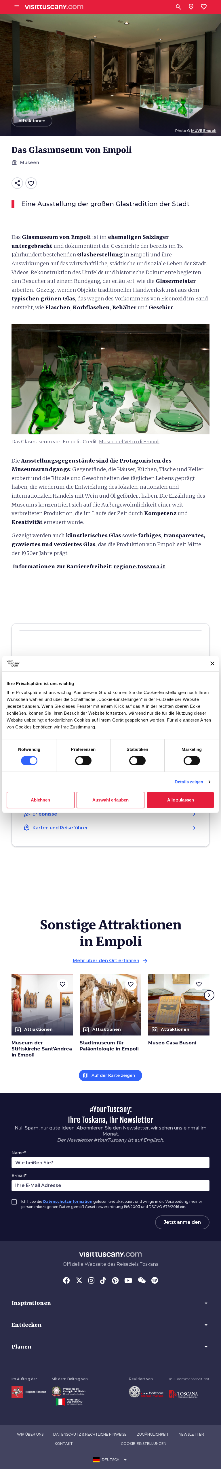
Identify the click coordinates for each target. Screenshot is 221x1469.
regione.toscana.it (139, 566)
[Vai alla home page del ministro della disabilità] (69, 1391)
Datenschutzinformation (67, 1201)
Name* (19, 1152)
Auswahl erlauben (110, 799)
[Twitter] (79, 1281)
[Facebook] (66, 1281)
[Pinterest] (115, 1281)
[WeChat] (142, 1281)
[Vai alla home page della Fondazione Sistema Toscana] (146, 1391)
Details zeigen (189, 781)
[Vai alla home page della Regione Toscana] (29, 1391)
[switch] (83, 760)
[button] (110, 1303)
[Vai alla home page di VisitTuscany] (54, 7)
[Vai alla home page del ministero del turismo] (69, 1401)
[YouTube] (128, 1281)
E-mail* (19, 1175)
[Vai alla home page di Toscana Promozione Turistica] (183, 1394)
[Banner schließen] (212, 663)
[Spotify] (154, 1281)
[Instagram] (91, 1281)
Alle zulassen (180, 799)
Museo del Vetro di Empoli (129, 441)
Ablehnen (40, 799)
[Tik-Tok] (103, 1281)
